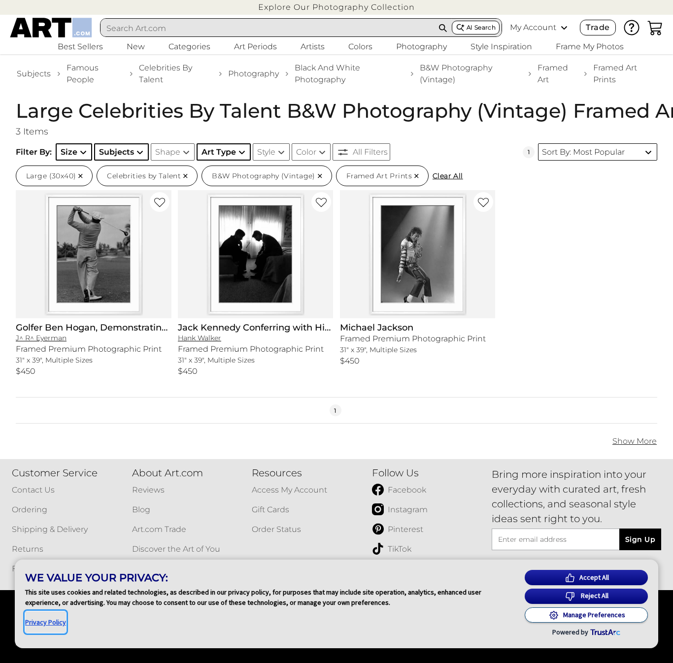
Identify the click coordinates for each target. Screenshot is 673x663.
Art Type (219, 152)
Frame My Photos (590, 46)
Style (266, 152)
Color (306, 152)
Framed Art (553, 73)
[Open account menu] (564, 27)
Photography (253, 73)
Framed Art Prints (615, 73)
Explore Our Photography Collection (336, 7)
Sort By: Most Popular (583, 152)
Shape (167, 152)
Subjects (34, 73)
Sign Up (640, 539)
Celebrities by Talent (165, 73)
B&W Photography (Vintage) (456, 73)
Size (69, 152)
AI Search (481, 27)
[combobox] (267, 28)
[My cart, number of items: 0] (655, 27)
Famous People (83, 73)
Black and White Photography (327, 73)
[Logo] (51, 27)
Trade (597, 27)
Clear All (448, 175)
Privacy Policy (45, 622)
